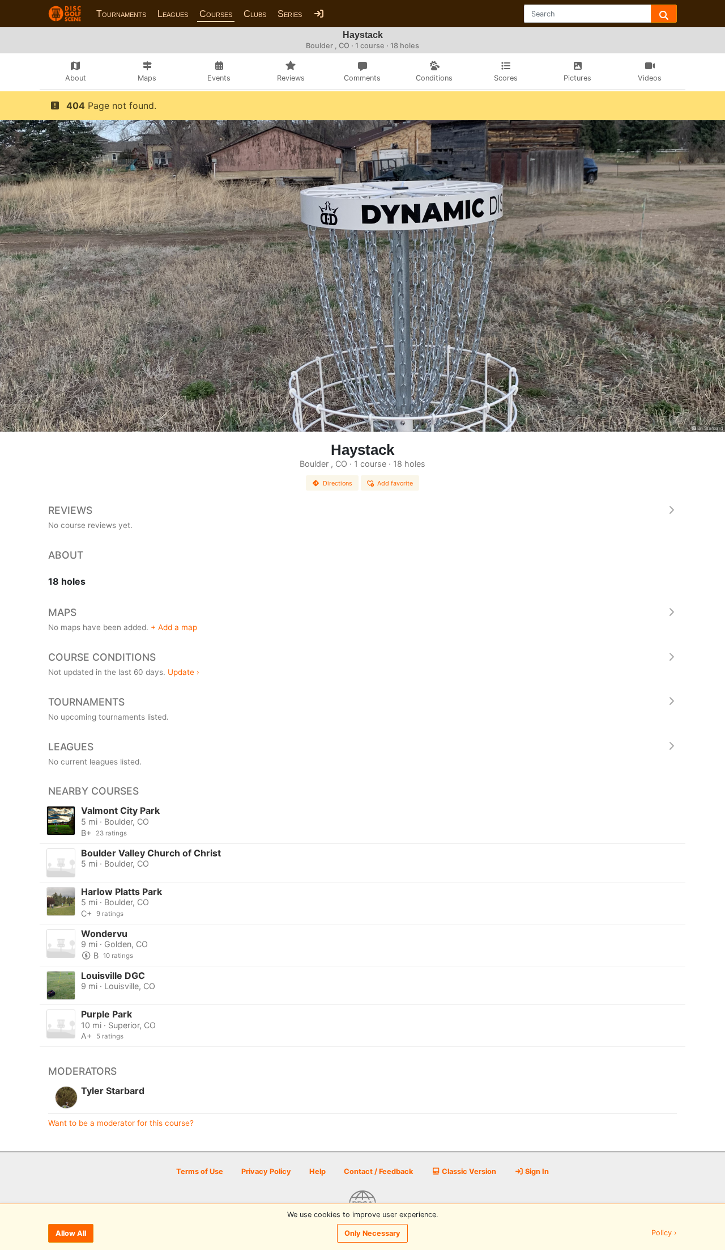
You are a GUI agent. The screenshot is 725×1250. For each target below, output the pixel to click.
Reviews (70, 510)
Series (290, 14)
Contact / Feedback (378, 1171)
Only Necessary (372, 1233)
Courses (215, 14)
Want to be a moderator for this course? (121, 1122)
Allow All (71, 1233)
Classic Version (468, 1171)
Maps (62, 612)
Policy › (664, 1233)
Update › (183, 672)
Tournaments (121, 14)
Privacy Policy (266, 1171)
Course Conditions (102, 657)
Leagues (172, 14)
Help (317, 1171)
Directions (337, 483)
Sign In (536, 1171)
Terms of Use (199, 1171)
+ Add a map (174, 627)
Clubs (255, 14)
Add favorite (395, 483)
